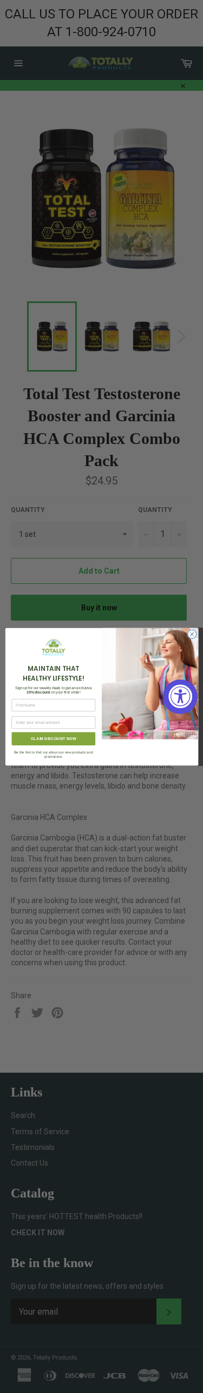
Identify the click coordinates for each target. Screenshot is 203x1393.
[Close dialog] (191, 634)
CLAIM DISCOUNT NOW (53, 738)
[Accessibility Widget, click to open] (180, 696)
